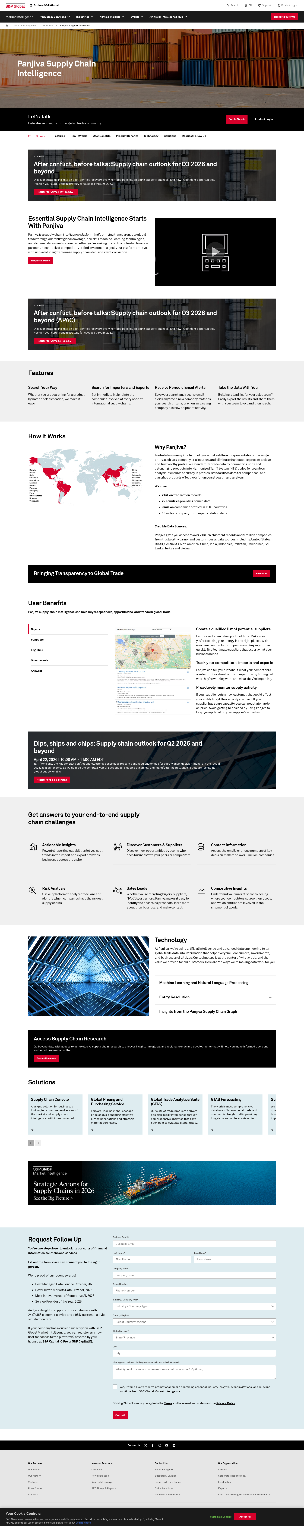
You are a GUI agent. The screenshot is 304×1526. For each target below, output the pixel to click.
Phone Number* (120, 1284)
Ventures (33, 1482)
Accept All (245, 1516)
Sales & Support (164, 1469)
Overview (96, 1469)
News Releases (100, 1475)
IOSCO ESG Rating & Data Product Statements (244, 1494)
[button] (215, 251)
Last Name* (200, 1253)
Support (266, 5)
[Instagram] (160, 1445)
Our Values (34, 1469)
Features (59, 136)
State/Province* (121, 1331)
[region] (152, 1517)
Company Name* (121, 1268)
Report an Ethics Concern (169, 1482)
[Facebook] (153, 1445)
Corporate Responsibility (232, 1475)
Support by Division (165, 1475)
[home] (7, 25)
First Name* (119, 1253)
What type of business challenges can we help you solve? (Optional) (146, 1362)
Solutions (48, 25)
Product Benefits (127, 136)
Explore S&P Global (46, 5)
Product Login (289, 5)
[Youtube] (167, 1445)
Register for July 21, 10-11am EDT (56, 191)
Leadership (224, 1482)
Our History (34, 1475)
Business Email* (121, 1237)
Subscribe (261, 573)
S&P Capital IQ (82, 1341)
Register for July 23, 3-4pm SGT (55, 340)
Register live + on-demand (52, 779)
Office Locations (164, 1488)
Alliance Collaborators (167, 1494)
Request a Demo (40, 260)
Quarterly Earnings (101, 1482)
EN (250, 5)
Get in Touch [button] (237, 119)
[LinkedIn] (174, 1445)
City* (115, 1346)
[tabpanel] (193, 672)
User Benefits (101, 136)
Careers (222, 1469)
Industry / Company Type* (125, 1299)
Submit (120, 1415)
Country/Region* (121, 1315)
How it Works (79, 136)
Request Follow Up (284, 16)
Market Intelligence (25, 25)
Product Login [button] (264, 119)
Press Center (35, 1488)
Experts (222, 1488)
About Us (33, 1494)
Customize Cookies (221, 1516)
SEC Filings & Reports (103, 1488)
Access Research (46, 1058)
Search (234, 5)
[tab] (69, 629)
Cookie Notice (83, 1522)
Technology (151, 136)
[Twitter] (145, 1445)
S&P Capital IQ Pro (55, 1341)
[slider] (152, 1120)
